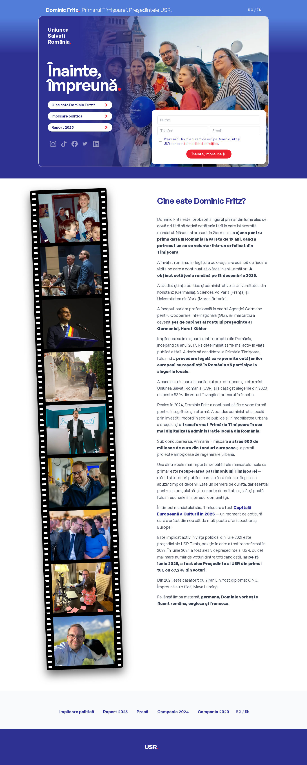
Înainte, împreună (207, 154)
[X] (85, 144)
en (259, 10)
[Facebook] (74, 144)
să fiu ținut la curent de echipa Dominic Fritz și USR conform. (202, 141)
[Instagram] (53, 144)
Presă (142, 711)
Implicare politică (66, 116)
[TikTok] (63, 144)
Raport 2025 (62, 127)
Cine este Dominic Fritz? (73, 105)
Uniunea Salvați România (59, 35)
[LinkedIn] (96, 144)
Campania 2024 (173, 711)
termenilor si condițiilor (201, 144)
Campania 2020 (213, 711)
